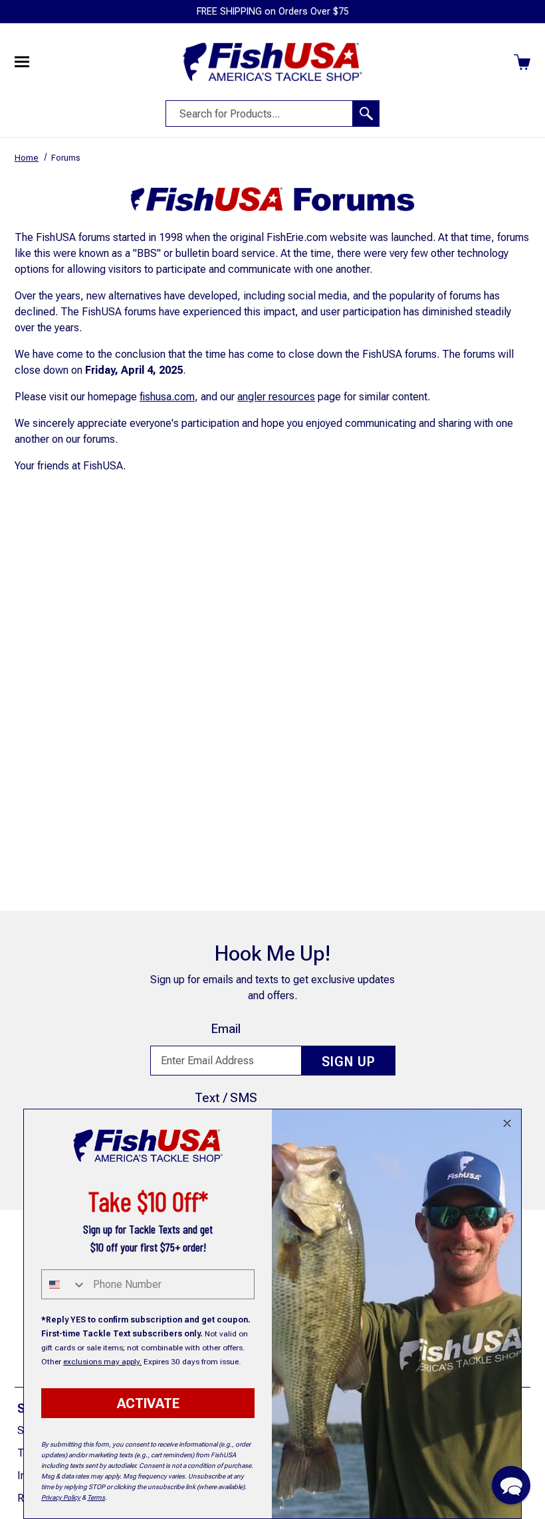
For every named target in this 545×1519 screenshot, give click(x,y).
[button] (511, 1485)
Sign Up (349, 1062)
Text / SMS (226, 1097)
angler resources (276, 396)
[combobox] (64, 1284)
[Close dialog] (507, 1123)
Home (27, 158)
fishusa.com (167, 396)
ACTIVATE (148, 1403)
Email (226, 1028)
